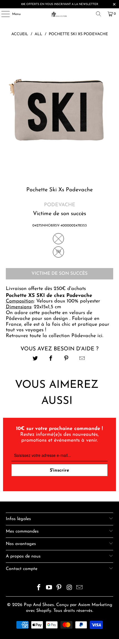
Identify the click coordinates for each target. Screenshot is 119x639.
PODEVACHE (59, 205)
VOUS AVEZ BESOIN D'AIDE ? (59, 349)
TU (58, 251)
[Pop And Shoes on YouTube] (49, 588)
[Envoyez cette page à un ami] (82, 359)
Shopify (43, 611)
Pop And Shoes (39, 605)
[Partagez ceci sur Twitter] (35, 359)
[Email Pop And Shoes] (80, 588)
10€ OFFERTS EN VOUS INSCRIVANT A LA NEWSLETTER (59, 4)
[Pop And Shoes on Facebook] (39, 588)
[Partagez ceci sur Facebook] (51, 359)
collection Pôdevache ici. (77, 335)
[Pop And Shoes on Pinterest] (59, 588)
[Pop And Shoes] (59, 13)
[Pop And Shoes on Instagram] (69, 588)
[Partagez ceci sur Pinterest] (66, 359)
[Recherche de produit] (98, 13)
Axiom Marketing (95, 605)
